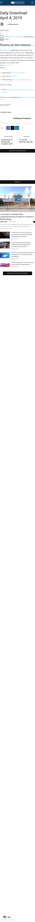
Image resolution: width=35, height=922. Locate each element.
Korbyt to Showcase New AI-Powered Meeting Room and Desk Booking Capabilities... (22, 254)
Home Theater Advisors (22, 80)
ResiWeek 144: (5, 50)
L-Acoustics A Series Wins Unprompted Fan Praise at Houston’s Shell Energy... (17, 216)
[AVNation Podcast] (6, 119)
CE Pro (14, 76)
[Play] (1, 33)
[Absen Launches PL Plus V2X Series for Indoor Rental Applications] (5, 265)
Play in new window (17, 37)
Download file (5, 37)
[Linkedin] (17, 128)
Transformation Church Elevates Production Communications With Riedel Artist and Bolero (21, 234)
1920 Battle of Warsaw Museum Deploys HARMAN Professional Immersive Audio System (21, 244)
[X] (12, 128)
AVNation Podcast (13, 24)
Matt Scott (8, 65)
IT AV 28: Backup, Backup (26, 141)
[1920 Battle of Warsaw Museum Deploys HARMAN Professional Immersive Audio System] (5, 245)
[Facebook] (8, 128)
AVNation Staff (3, 221)
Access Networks (19, 73)
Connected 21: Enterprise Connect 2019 (7, 142)
